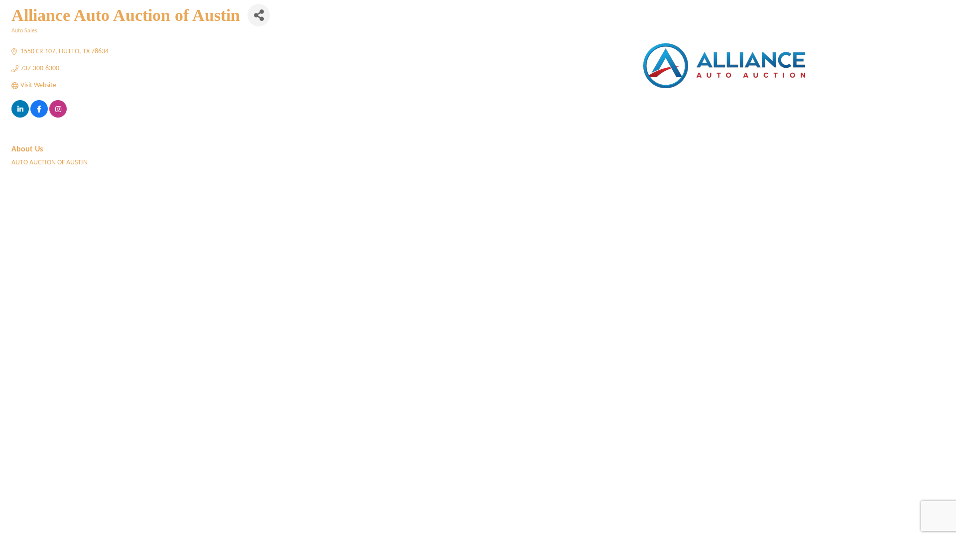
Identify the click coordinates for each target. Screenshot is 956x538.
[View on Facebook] (39, 116)
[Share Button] (258, 15)
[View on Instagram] (58, 116)
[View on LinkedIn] (20, 116)
